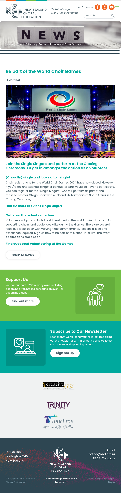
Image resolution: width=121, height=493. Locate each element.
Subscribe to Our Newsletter (78, 331)
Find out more (23, 301)
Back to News (23, 255)
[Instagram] (104, 7)
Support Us (17, 279)
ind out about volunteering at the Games (40, 243)
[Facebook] (97, 7)
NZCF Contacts (104, 458)
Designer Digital (110, 480)
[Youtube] (112, 7)
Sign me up (65, 353)
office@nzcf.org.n (101, 454)
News (31, 44)
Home (9, 44)
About (20, 44)
